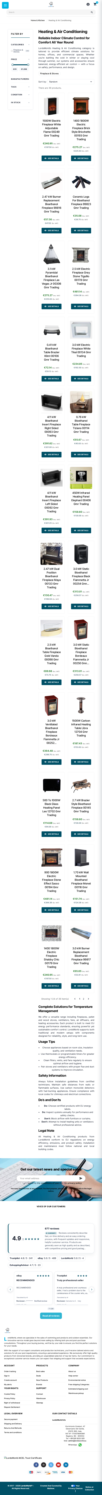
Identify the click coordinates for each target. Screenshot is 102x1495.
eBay (19, 1275)
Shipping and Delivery (13, 1424)
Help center (73, 1376)
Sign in (7, 1376)
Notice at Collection (89, 1488)
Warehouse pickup (76, 1393)
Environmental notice (77, 1380)
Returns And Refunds (13, 1428)
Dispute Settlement (12, 1407)
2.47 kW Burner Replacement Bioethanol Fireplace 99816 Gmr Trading (51, 204)
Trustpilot (62, 1275)
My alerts (8, 1384)
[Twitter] (51, 1464)
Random (53, 81)
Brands (39, 1384)
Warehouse (41, 1398)
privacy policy (75, 1183)
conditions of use (50, 1183)
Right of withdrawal (12, 1403)
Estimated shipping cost (78, 1389)
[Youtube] (58, 1464)
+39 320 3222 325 (76, 1438)
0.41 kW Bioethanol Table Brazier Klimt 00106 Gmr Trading (52, 352)
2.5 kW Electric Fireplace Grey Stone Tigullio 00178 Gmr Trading (81, 276)
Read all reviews (51, 1315)
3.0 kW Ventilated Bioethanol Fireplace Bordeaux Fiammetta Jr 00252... (51, 732)
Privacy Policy (9, 1398)
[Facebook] (36, 1464)
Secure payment (11, 1419)
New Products (42, 1380)
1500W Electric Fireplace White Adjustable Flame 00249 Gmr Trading (51, 128)
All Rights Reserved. (21, 1488)
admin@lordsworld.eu (77, 1441)
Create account (10, 1380)
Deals (38, 1376)
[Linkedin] (66, 1464)
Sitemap (39, 1403)
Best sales (40, 1371)
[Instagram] (43, 1464)
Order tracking (10, 1371)
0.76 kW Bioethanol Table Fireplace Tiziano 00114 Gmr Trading (81, 424)
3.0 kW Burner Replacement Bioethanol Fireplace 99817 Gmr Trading (81, 956)
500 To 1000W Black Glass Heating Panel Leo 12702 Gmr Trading (51, 808)
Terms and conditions (13, 1432)
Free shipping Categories (78, 1384)
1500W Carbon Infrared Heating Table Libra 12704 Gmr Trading (81, 728)
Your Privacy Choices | (75, 1488)
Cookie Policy (9, 1394)
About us (72, 1371)
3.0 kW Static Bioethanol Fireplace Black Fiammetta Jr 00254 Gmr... (81, 576)
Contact (39, 1394)
